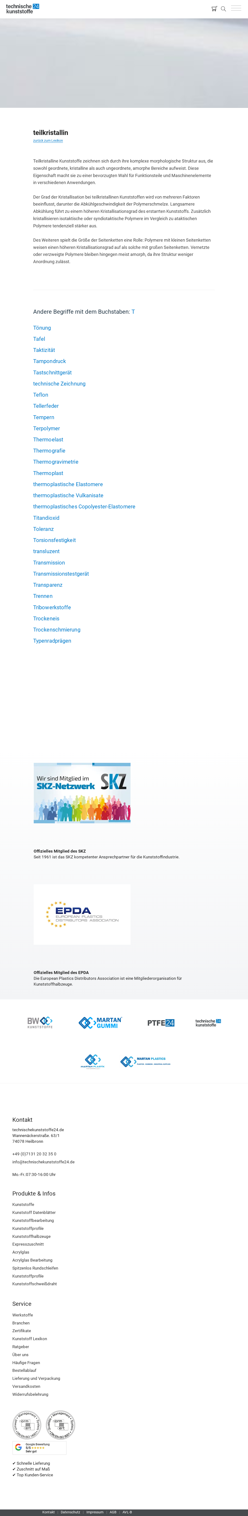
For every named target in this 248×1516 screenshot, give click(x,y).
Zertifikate (21, 1330)
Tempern (43, 417)
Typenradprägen (52, 641)
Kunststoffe (23, 1204)
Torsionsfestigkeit (54, 540)
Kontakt (48, 1512)
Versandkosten (26, 1386)
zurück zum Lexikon (48, 140)
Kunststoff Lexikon (29, 1338)
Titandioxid (46, 518)
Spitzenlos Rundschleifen (35, 1268)
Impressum (95, 1512)
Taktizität (44, 350)
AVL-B (127, 1512)
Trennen (43, 596)
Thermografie (49, 450)
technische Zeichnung (59, 383)
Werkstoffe (22, 1315)
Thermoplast (48, 473)
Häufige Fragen (26, 1362)
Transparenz (47, 585)
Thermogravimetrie (55, 462)
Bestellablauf (24, 1370)
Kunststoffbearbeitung (33, 1220)
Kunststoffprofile (28, 1228)
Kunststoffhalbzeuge (31, 1236)
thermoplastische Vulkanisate (68, 495)
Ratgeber (20, 1346)
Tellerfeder (46, 406)
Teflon (40, 395)
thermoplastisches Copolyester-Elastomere (84, 506)
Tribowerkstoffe (52, 607)
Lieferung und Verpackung (36, 1378)
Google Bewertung (38, 1448)
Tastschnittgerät (52, 372)
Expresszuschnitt (28, 1244)
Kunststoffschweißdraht (34, 1283)
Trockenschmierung (56, 629)
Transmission (49, 562)
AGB (113, 1512)
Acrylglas (20, 1252)
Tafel (39, 339)
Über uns (20, 1354)
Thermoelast (48, 439)
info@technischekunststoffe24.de (43, 1161)
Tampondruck (49, 361)
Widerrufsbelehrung (30, 1394)
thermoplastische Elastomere (68, 484)
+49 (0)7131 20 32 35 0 (34, 1154)
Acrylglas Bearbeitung (32, 1260)
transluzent (46, 551)
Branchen (21, 1323)
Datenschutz (70, 1512)
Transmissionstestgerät (61, 574)
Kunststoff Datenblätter (34, 1212)
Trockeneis (46, 618)
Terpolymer (46, 428)
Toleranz (43, 529)
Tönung (42, 328)
